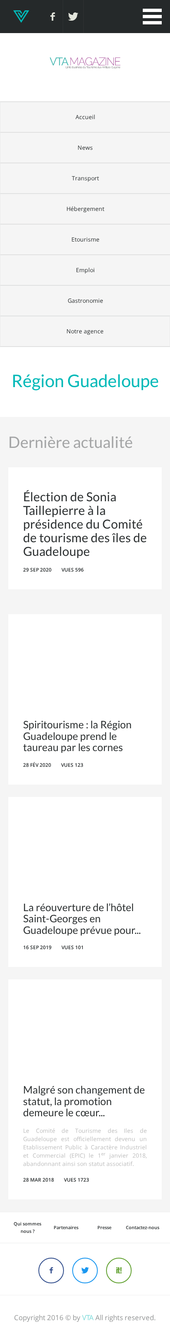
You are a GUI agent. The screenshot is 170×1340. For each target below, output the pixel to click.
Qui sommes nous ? (27, 1227)
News (85, 147)
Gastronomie (85, 300)
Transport (85, 178)
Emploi (85, 270)
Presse (104, 1227)
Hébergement (85, 209)
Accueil (85, 117)
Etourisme (85, 239)
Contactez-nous (142, 1227)
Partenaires (66, 1227)
